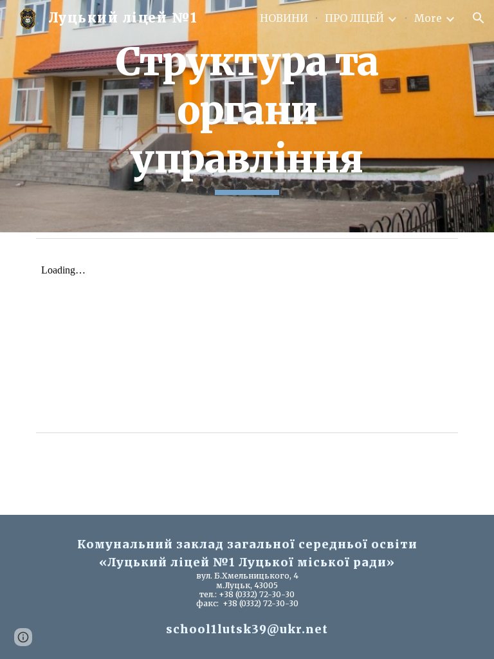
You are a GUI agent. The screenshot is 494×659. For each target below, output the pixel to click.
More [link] (428, 18)
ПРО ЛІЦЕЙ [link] (354, 18)
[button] (478, 18)
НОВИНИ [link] (284, 18)
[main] (246, 116)
